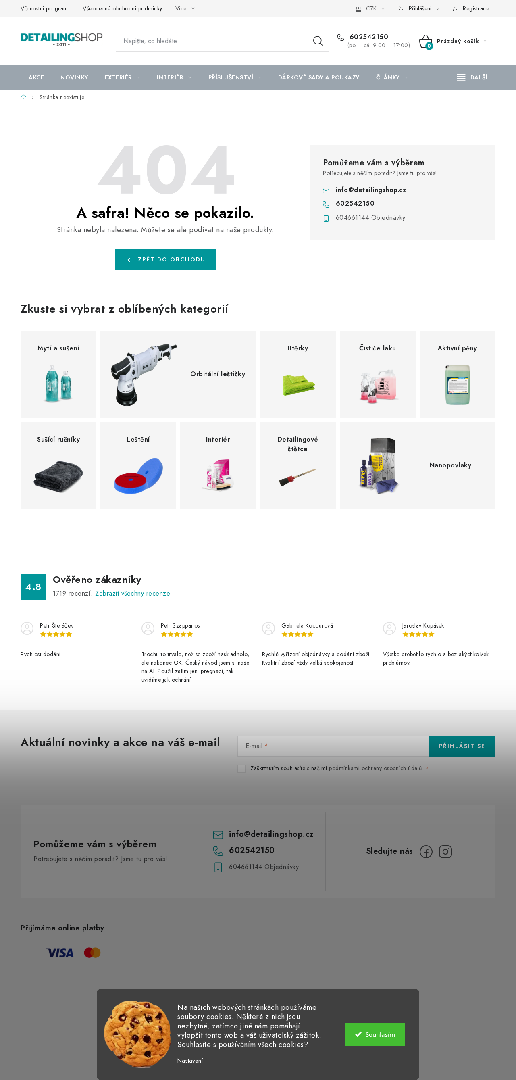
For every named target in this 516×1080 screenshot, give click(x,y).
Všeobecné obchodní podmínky (122, 8)
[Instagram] (445, 851)
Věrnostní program (44, 8)
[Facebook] (426, 851)
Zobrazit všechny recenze (132, 593)
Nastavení (190, 1061)
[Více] (472, 77)
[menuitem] (36, 77)
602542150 (367, 37)
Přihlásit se (462, 746)
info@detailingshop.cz (371, 189)
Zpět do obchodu (172, 259)
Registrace (476, 8)
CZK (371, 8)
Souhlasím (380, 1034)
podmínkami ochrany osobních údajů (375, 768)
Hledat (318, 41)
